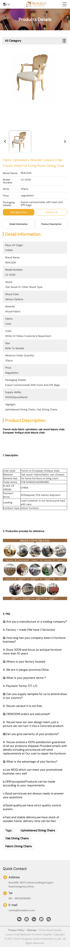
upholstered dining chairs (38, 830)
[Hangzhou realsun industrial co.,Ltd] (36, 4)
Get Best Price (18, 212)
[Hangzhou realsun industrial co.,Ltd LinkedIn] (33, 920)
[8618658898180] (41, 920)
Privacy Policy (16, 930)
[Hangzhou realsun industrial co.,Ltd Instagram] (26, 920)
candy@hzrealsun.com (22, 910)
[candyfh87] (48, 920)
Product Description (51, 224)
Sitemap (31, 930)
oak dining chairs (17, 838)
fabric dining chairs (18, 846)
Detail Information (19, 224)
